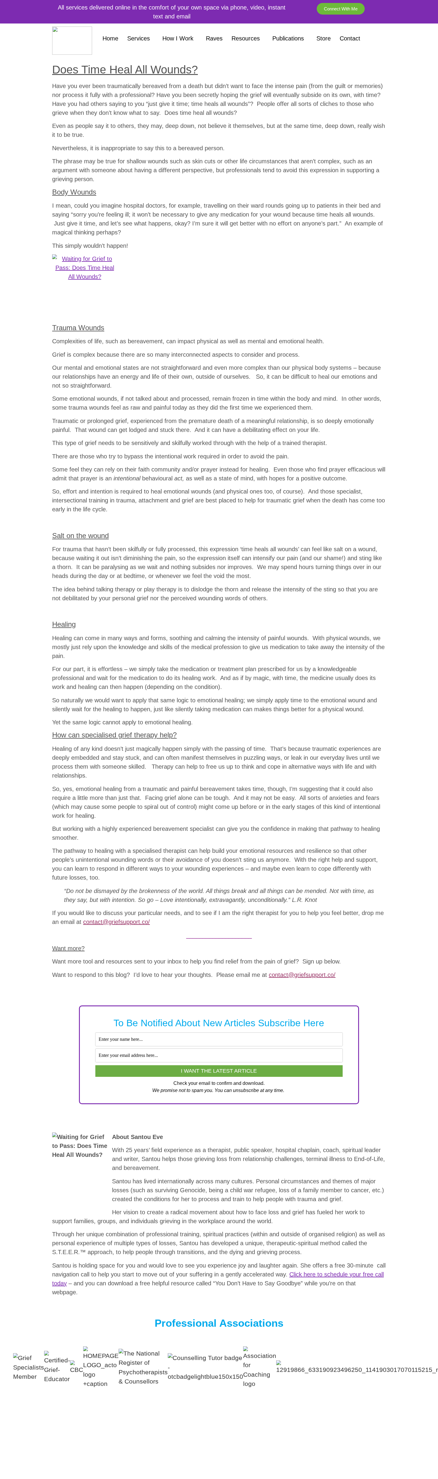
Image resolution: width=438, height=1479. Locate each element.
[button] (219, 1393)
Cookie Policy (239, 1451)
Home (110, 38)
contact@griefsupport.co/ (116, 922)
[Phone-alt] (417, 1443)
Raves (214, 38)
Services (138, 38)
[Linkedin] (383, 1443)
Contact (350, 38)
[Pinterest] (350, 1443)
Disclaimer (247, 1438)
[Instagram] (367, 1443)
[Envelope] (400, 1443)
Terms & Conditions (203, 1438)
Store (323, 38)
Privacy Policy (198, 1451)
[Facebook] (333, 1443)
